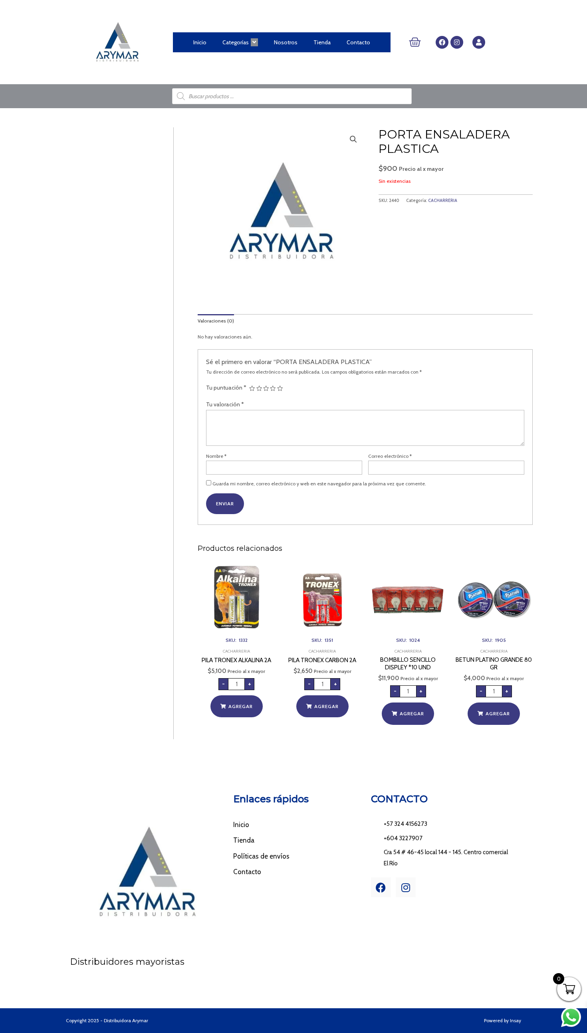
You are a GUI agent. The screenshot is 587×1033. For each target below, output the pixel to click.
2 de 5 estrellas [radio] (259, 388)
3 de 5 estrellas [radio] (266, 388)
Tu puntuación (226, 387)
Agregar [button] (240, 706)
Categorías (235, 42)
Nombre (216, 456)
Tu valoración (225, 404)
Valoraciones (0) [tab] (216, 321)
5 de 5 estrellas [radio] (280, 388)
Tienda (322, 42)
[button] (353, 139)
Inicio (199, 42)
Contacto (358, 42)
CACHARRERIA (442, 200)
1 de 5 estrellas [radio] (252, 388)
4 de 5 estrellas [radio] (273, 388)
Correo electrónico (390, 456)
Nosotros (285, 42)
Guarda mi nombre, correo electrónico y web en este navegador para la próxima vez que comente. (319, 484)
